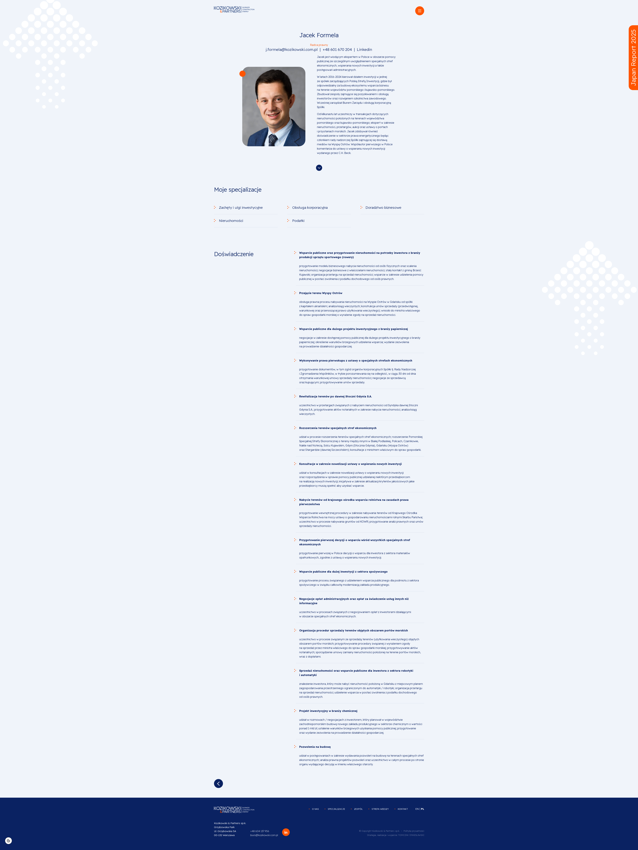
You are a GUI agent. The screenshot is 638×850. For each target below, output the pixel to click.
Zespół (358, 809)
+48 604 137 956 (259, 831)
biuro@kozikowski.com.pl (264, 835)
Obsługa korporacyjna (310, 207)
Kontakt (403, 809)
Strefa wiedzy (380, 809)
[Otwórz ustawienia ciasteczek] (8, 840)
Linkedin (364, 49)
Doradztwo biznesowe (383, 207)
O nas (315, 809)
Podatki (298, 220)
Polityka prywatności (414, 831)
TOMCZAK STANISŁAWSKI (411, 835)
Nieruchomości (231, 220)
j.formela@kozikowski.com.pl (292, 49)
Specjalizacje (336, 809)
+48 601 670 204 (337, 49)
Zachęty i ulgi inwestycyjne (241, 207)
